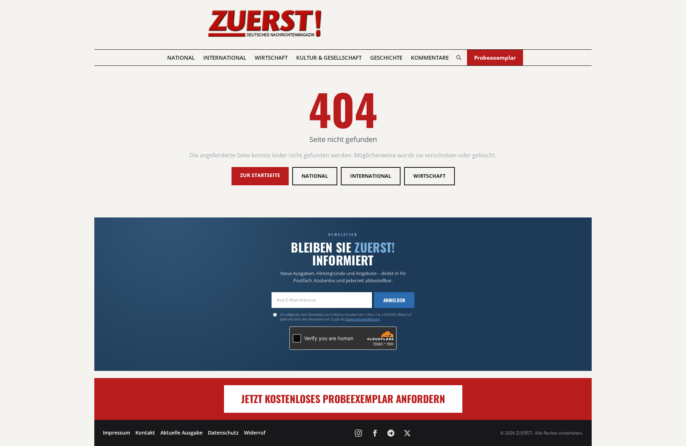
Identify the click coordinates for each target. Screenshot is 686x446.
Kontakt (145, 432)
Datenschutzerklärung (362, 319)
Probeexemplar (495, 57)
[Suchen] (458, 57)
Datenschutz (223, 432)
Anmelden (394, 300)
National (181, 57)
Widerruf (254, 432)
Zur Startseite (260, 175)
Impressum (116, 432)
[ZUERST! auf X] (407, 433)
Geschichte (386, 57)
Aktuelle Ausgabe (181, 432)
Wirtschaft (271, 57)
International (224, 57)
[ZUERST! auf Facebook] (375, 433)
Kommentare (430, 57)
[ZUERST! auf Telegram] (391, 433)
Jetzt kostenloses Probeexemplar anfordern (343, 398)
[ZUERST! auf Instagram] (358, 433)
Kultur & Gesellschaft (329, 57)
